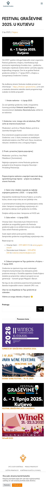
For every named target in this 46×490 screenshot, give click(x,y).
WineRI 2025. (7, 438)
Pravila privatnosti (31, 467)
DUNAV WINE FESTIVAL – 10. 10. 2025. (18, 379)
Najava (15, 32)
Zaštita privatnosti (12, 470)
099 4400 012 (24, 245)
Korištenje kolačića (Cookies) (30, 470)
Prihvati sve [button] (17, 485)
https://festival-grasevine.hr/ (24, 87)
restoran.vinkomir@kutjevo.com (24, 253)
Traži (40, 309)
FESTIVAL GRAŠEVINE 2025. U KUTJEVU (18, 408)
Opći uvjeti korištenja (15, 467)
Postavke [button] (7, 485)
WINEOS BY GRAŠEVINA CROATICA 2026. (19, 349)
